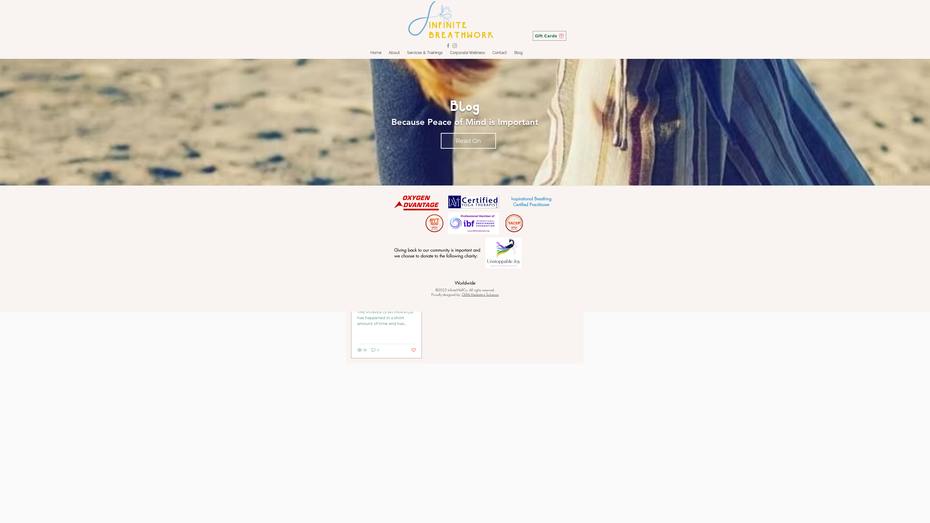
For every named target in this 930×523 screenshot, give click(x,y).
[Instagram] (455, 46)
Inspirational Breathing (531, 198)
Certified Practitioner (531, 204)
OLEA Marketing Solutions (480, 294)
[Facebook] (448, 46)
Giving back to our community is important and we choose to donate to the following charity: (437, 253)
